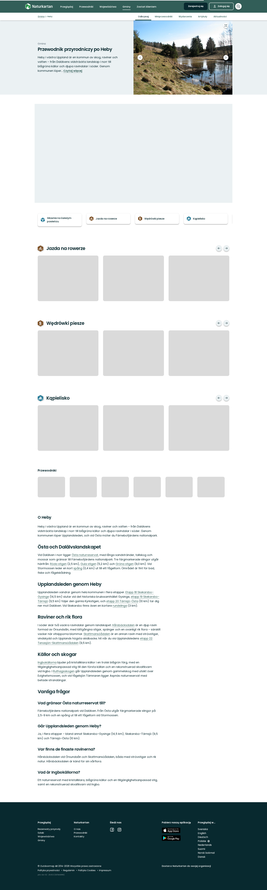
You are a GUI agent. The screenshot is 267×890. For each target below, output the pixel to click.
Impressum (105, 870)
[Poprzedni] (219, 248)
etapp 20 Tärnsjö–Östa (122, 601)
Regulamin (69, 870)
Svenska (203, 829)
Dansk (201, 857)
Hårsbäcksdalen (123, 625)
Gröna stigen (125, 564)
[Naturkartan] (39, 6)
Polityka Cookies (87, 870)
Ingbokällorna (47, 662)
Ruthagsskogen (63, 671)
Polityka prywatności (49, 870)
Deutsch (203, 837)
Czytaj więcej (72, 71)
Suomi (201, 849)
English (202, 833)
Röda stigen (58, 564)
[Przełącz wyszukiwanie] (238, 6)
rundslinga (120, 606)
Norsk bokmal (206, 853)
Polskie (202, 841)
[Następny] (226, 248)
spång (77, 568)
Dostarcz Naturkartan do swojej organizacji (186, 866)
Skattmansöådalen (97, 634)
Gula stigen (88, 564)
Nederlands (205, 845)
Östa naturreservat (85, 555)
